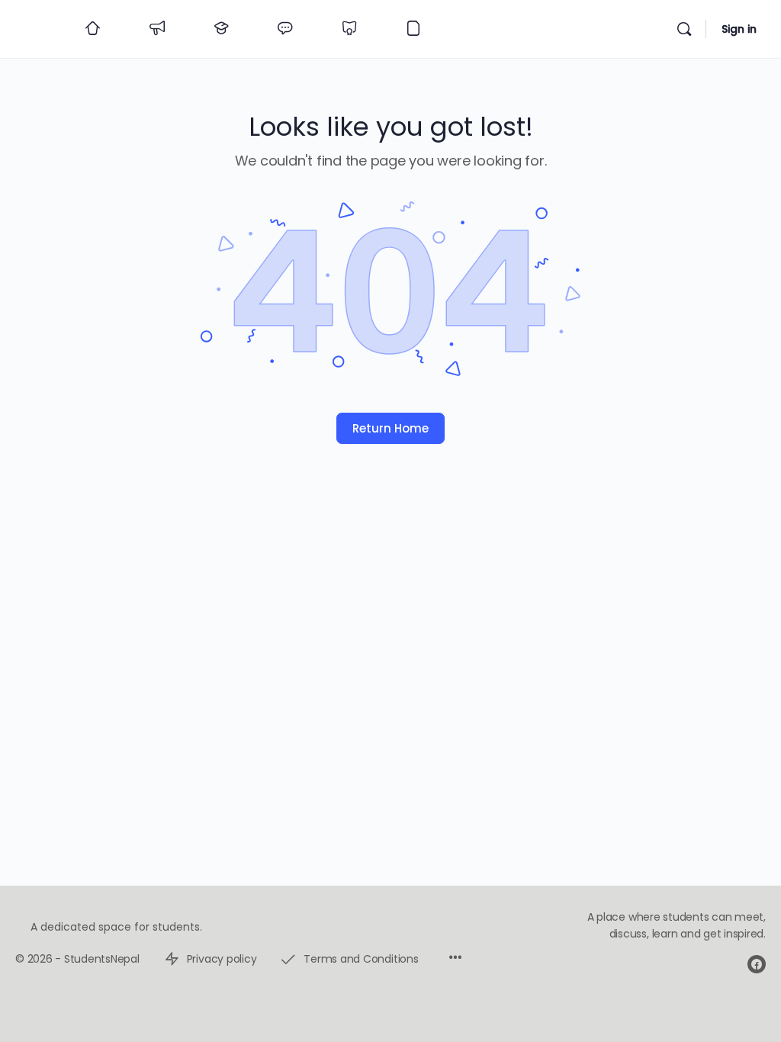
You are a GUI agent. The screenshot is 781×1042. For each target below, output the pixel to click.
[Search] (684, 29)
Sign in (739, 29)
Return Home (390, 428)
